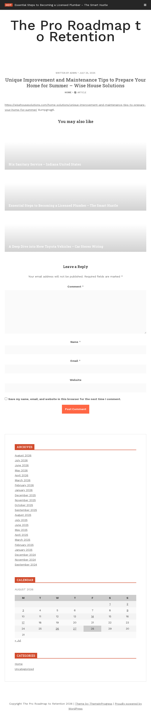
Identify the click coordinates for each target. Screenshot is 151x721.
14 (92, 616)
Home (68, 92)
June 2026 (22, 465)
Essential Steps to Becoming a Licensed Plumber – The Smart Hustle (61, 5)
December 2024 (25, 554)
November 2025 (25, 500)
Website (75, 379)
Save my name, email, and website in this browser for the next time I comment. (64, 399)
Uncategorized (24, 669)
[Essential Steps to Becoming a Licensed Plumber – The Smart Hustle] (75, 191)
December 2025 (25, 495)
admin (73, 73)
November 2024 (25, 559)
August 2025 (23, 514)
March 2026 (22, 480)
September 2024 (26, 564)
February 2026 (24, 485)
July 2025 (21, 520)
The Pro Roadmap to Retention (75, 31)
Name (75, 341)
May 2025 (21, 529)
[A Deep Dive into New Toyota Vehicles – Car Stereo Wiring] (75, 232)
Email (75, 360)
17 (23, 622)
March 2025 (22, 539)
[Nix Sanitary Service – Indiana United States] (75, 150)
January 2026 (24, 490)
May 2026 (21, 470)
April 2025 (21, 534)
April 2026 (21, 475)
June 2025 (22, 525)
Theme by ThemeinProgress (93, 703)
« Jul (18, 640)
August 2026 (23, 455)
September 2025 (26, 510)
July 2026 (21, 460)
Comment (75, 286)
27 (74, 628)
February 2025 (24, 544)
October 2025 (24, 505)
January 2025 (23, 549)
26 (57, 628)
